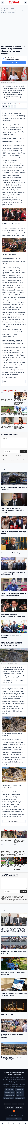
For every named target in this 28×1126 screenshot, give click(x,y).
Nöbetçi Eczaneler (19, 1098)
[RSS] (14, 1111)
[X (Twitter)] (12, 106)
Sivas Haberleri (19, 1089)
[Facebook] (15, 106)
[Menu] (25, 2)
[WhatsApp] (9, 106)
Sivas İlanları (20, 1092)
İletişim (20, 1104)
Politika (11, 8)
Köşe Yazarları (20, 1095)
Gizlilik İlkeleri (9, 1107)
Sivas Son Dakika (9, 1089)
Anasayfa (5, 8)
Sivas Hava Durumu (8, 1098)
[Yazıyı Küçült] (6, 106)
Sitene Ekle (19, 1107)
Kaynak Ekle (15, 62)
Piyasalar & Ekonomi (9, 1095)
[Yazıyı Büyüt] (3, 106)
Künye (14, 1104)
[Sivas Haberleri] (14, 2)
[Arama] (2, 2)
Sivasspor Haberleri (9, 1092)
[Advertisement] (14, 28)
